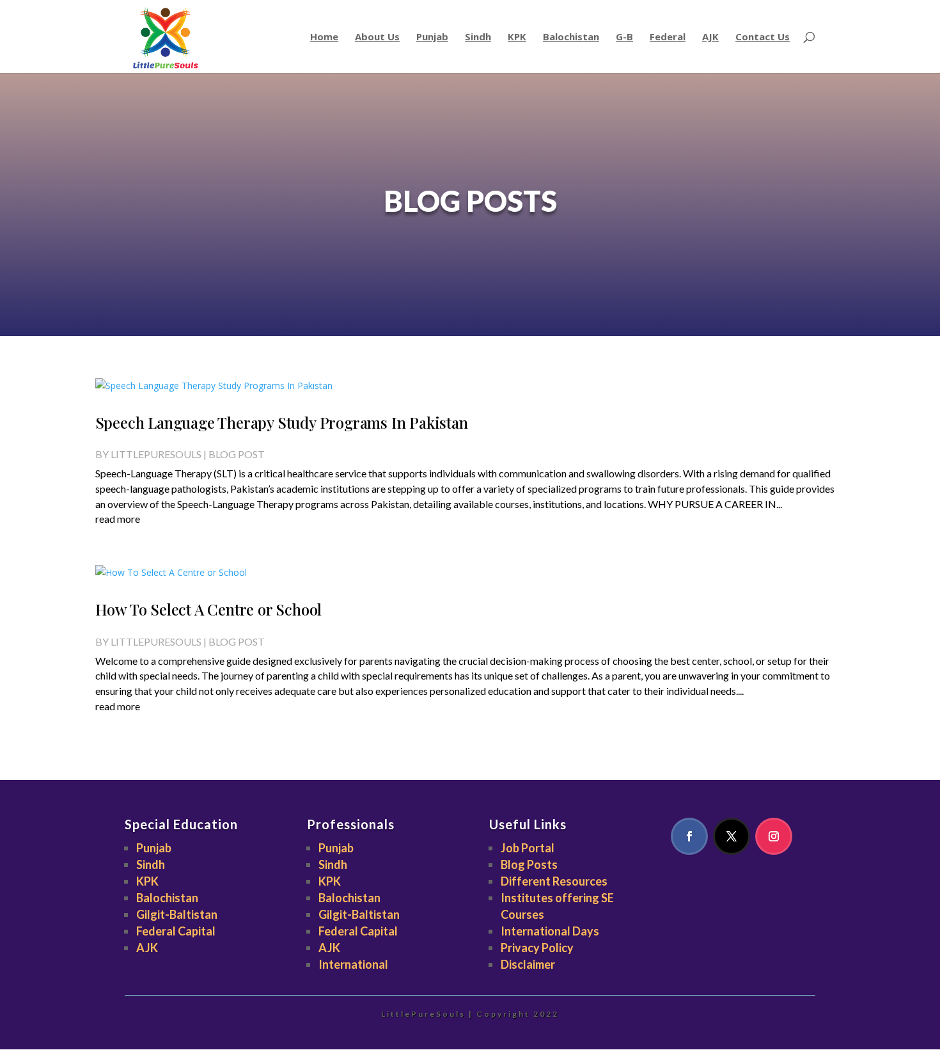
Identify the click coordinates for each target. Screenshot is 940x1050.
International (353, 964)
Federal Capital (175, 931)
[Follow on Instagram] (773, 836)
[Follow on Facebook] (689, 836)
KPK (517, 37)
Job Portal (527, 848)
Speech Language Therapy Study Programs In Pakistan (281, 422)
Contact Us (762, 37)
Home (324, 37)
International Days (550, 931)
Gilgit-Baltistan (176, 914)
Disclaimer (528, 964)
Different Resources (554, 881)
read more (117, 519)
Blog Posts (529, 864)
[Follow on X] (731, 836)
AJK (710, 37)
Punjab (432, 37)
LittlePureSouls (156, 454)
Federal (667, 37)
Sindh (478, 37)
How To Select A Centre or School (208, 609)
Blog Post (236, 454)
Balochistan (571, 37)
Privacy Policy (537, 948)
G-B (624, 37)
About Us (377, 37)
